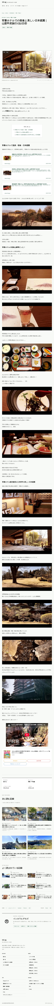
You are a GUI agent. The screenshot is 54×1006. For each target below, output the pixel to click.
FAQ (4, 992)
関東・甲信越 (18, 13)
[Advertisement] (27, 38)
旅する (3, 5)
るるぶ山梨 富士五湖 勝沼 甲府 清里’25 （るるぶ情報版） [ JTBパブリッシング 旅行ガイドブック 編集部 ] (31, 752)
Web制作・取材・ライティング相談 (36, 983)
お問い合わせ (6, 989)
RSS (50, 908)
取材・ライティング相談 (32, 926)
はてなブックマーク (12, 908)
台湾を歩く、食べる (33, 962)
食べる (7, 5)
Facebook (19, 908)
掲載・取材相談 (6, 986)
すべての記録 (17, 5)
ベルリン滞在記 (32, 959)
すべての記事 (6, 965)
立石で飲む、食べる (33, 973)
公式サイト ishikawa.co (34, 980)
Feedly (46, 908)
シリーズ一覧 (32, 956)
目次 (25, 126)
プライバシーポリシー (7, 994)
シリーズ (12, 5)
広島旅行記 (31, 965)
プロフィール (16, 926)
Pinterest (25, 908)
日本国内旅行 (11, 13)
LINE (29, 908)
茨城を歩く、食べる (33, 967)
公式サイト (23, 926)
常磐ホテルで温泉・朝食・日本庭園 (24, 129)
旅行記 (7, 13)
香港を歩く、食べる (33, 970)
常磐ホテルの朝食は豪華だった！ (24, 132)
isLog (3, 13)
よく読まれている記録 (7, 962)
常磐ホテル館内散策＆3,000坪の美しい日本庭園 (28, 134)
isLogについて (25, 5)
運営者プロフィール (7, 983)
